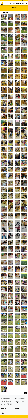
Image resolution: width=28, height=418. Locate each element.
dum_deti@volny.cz (4, 0)
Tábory (2, 411)
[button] (26, 3)
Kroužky (3, 409)
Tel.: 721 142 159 (17, 402)
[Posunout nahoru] (26, 416)
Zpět (25, 393)
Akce (2, 410)
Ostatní (2, 412)
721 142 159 (9, 0)
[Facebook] (15, 409)
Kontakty (3, 413)
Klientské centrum (25, 0)
